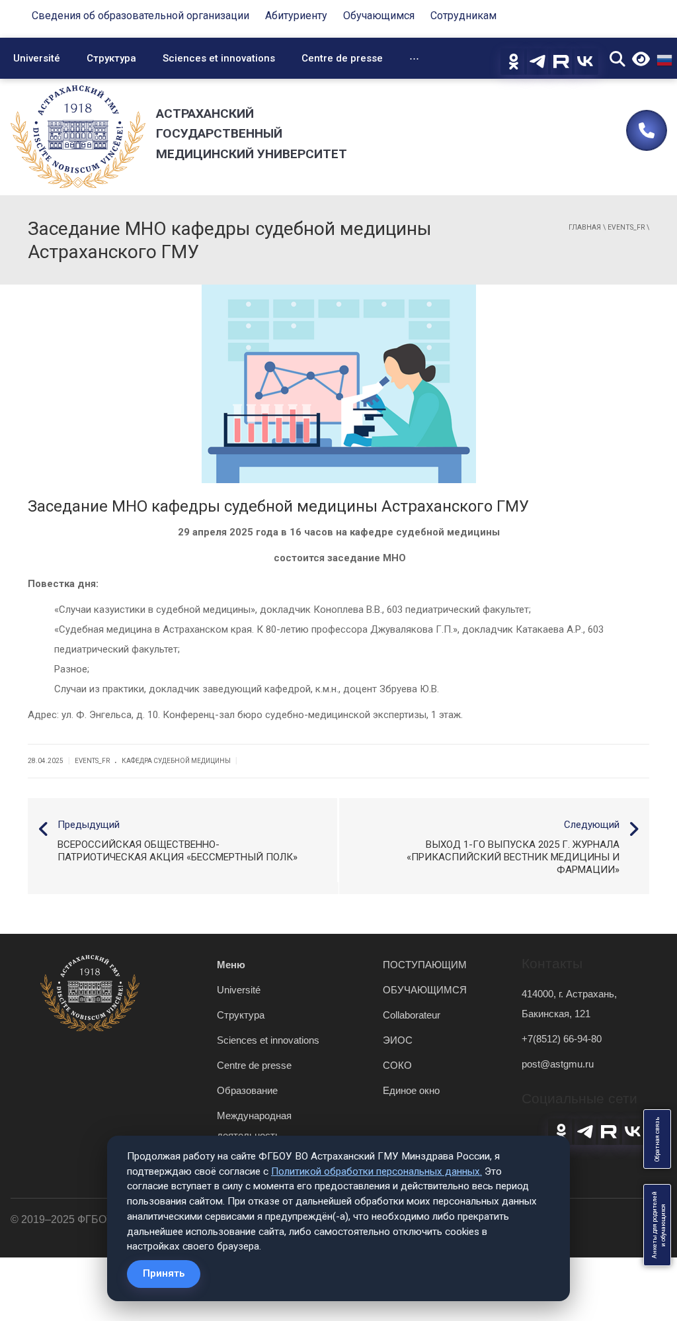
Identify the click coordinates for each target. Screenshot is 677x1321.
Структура (111, 58)
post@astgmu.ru (558, 1064)
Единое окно (411, 1090)
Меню (231, 964)
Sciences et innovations (219, 58)
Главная (585, 227)
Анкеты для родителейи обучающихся (658, 1225)
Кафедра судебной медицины (176, 760)
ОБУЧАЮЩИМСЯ (425, 989)
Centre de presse (342, 58)
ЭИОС (398, 1040)
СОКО (397, 1065)
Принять (163, 1273)
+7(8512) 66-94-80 (562, 1038)
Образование (247, 1090)
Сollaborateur (411, 1015)
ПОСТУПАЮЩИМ (425, 964)
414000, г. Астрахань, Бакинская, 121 (569, 1003)
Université (36, 58)
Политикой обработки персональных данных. (376, 1171)
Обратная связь (657, 1139)
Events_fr (626, 227)
